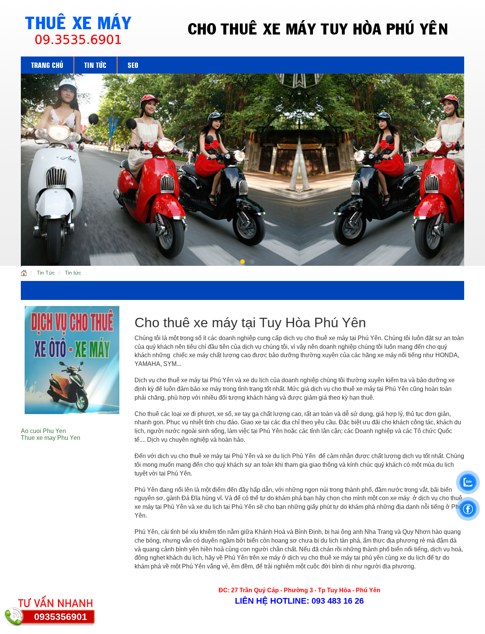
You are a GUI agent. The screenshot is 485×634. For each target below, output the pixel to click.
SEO (133, 64)
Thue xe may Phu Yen (50, 438)
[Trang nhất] (24, 273)
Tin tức (73, 273)
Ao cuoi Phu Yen (43, 431)
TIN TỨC (95, 64)
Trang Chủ (47, 64)
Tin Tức (46, 273)
